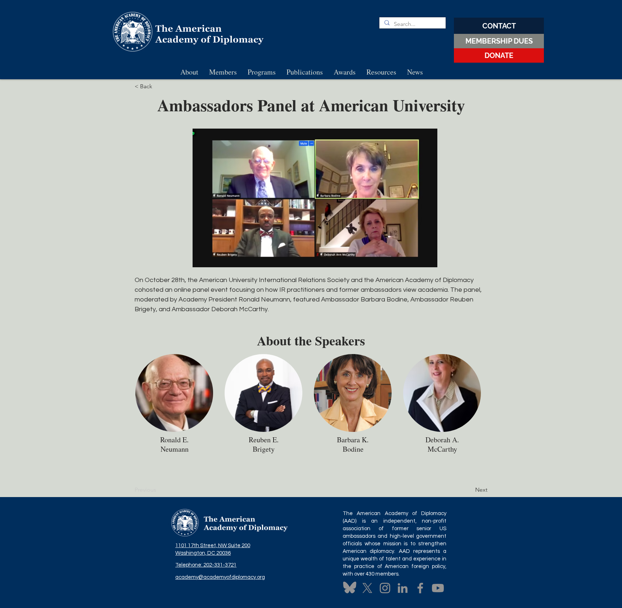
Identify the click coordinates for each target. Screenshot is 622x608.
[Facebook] (420, 588)
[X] (367, 588)
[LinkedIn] (403, 588)
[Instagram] (385, 588)
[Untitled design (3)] (350, 588)
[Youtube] (438, 588)
